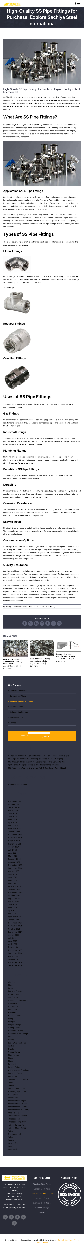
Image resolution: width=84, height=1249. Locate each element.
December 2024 (15, 835)
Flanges (13, 723)
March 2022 (13, 914)
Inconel (11, 1040)
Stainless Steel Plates (18, 690)
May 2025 (12, 819)
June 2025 (12, 816)
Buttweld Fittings (17, 717)
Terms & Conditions (65, 1240)
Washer (11, 1140)
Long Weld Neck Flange (18, 1043)
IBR (9, 1037)
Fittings (11, 1018)
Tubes (10, 1131)
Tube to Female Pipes (17, 1125)
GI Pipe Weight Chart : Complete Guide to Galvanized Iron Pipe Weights (38, 756)
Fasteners (12, 1012)
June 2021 (12, 941)
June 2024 (12, 853)
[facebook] (11, 1217)
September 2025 (15, 807)
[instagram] (23, 1217)
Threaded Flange (15, 1119)
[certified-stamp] (69, 1183)
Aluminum (12, 982)
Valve (10, 1137)
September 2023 (15, 868)
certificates (13, 997)
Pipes (10, 1058)
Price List (12, 1064)
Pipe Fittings (51, 606)
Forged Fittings (14, 1025)
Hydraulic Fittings (15, 1031)
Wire (10, 1146)
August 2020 (13, 956)
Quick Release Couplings (18, 1070)
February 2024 (14, 859)
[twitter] (5, 1217)
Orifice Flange (14, 1052)
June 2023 (12, 877)
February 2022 (14, 917)
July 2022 (12, 904)
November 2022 (15, 892)
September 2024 (15, 844)
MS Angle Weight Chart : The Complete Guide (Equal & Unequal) (35, 759)
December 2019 (15, 962)
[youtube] (17, 1217)
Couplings (12, 1003)
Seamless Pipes (16, 707)
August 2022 (13, 901)
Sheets (11, 1085)
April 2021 (12, 944)
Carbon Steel (13, 994)
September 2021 (15, 932)
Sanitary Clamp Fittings (18, 1079)
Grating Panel (14, 1027)
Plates (10, 1061)
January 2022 (14, 920)
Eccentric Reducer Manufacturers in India (68, 646)
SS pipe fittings (49, 224)
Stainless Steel (14, 1097)
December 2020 (15, 950)
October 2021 (14, 929)
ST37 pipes (13, 1094)
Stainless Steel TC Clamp (19, 1110)
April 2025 (12, 822)
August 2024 (13, 847)
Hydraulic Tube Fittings (18, 1034)
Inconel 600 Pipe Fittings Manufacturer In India (42, 648)
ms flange (12, 1046)
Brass (10, 988)
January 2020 (14, 959)
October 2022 (14, 895)
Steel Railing (13, 1113)
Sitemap (45, 1243)
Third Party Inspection (17, 1116)
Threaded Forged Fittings (19, 1122)
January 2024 (14, 862)
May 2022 (12, 907)
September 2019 (15, 965)
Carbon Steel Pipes (18, 696)
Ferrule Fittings (14, 1015)
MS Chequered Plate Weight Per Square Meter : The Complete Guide (37, 762)
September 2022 (15, 898)
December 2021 (15, 923)
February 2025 (14, 829)
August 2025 (13, 810)
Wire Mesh (12, 1149)
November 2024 (15, 838)
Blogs (10, 985)
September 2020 (15, 953)
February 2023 (14, 886)
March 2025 (13, 825)
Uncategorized (14, 1134)
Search (24, 736)
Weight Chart (13, 1143)
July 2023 (12, 874)
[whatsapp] (14, 1223)
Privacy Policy (14, 1067)
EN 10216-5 (13, 1009)
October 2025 (14, 804)
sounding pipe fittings (17, 1091)
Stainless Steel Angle (17, 1100)
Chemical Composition (17, 1000)
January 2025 (14, 831)
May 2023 (12, 880)
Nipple (11, 1049)
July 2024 (12, 850)
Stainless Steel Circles (19, 712)
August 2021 (13, 935)
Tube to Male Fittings (17, 1128)
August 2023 (13, 871)
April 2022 (12, 911)
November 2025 (15, 801)
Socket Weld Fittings (17, 1088)
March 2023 (13, 883)
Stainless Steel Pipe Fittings (21, 701)
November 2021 (15, 926)
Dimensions (13, 1006)
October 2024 (14, 841)
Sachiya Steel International (54, 131)
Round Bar (12, 1076)
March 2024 (13, 856)
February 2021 (14, 947)
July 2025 (12, 813)
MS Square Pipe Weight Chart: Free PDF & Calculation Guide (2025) (37, 768)
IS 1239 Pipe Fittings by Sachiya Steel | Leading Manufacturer (15, 648)
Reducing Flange (15, 1073)
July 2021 (12, 938)
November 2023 (15, 865)
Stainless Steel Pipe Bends (19, 1107)
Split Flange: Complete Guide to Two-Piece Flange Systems (33, 765)
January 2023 (14, 889)
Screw (10, 1082)
